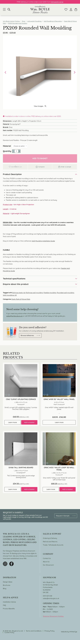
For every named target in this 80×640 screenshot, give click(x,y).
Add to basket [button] (29, 422)
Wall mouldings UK (10, 295)
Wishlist (66, 9)
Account (71, 9)
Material (7, 146)
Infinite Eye (73, 632)
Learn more (12, 422)
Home (40, 9)
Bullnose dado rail (18, 293)
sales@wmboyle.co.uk (14, 316)
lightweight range (57, 2)
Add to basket (40, 158)
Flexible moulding (50, 293)
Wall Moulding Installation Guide (43, 241)
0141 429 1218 (47, 596)
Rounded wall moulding (65, 293)
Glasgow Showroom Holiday (53, 616)
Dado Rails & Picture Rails (21, 299)
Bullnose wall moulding (34, 293)
